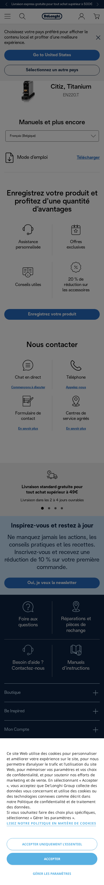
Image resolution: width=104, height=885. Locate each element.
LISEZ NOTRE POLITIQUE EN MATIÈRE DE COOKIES (51, 823)
